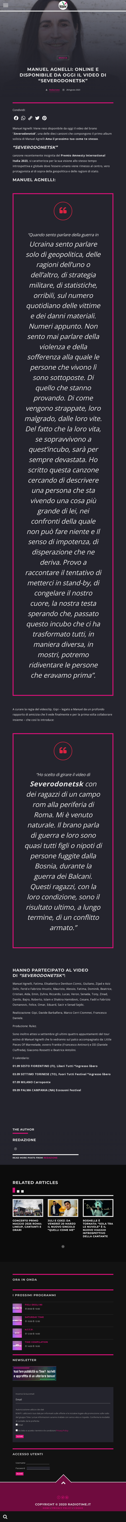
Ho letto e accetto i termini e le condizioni (43, 1430)
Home (46, 1508)
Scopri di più (28, 1208)
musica (63, 58)
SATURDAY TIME (34, 1317)
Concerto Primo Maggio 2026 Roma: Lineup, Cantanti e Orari (27, 1225)
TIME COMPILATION (36, 1342)
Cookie (78, 1508)
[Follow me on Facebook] (15, 1149)
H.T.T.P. (29, 1329)
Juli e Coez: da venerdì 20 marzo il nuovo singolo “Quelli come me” (62, 1225)
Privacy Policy (62, 1430)
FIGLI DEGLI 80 (33, 1305)
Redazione (54, 90)
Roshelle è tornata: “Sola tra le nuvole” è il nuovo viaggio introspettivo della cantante (98, 1228)
